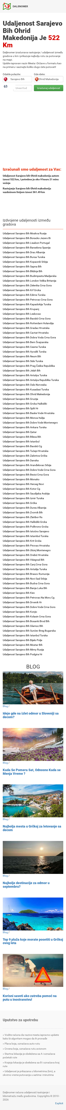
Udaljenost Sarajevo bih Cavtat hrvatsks (26, 332)
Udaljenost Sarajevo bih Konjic (20, 611)
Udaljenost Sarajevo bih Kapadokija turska (27, 304)
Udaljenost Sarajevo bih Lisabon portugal (26, 242)
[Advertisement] (33, 130)
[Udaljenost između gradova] (17, 6)
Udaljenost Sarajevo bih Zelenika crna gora (27, 285)
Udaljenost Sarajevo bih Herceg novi (23, 484)
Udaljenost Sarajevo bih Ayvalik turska (24, 351)
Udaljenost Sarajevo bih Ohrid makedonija (26, 394)
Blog (5, 706)
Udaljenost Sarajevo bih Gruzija (20, 398)
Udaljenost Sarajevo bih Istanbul (21, 441)
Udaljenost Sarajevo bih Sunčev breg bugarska (29, 630)
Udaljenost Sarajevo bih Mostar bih (23, 644)
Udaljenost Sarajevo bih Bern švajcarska (25, 342)
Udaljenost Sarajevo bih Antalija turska (25, 569)
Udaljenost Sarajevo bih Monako (21, 479)
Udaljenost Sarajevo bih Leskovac (22, 313)
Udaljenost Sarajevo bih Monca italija (24, 417)
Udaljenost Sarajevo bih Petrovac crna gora (28, 299)
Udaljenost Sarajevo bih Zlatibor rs (22, 517)
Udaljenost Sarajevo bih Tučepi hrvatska (25, 450)
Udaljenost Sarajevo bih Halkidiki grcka (25, 521)
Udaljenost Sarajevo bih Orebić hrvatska (25, 555)
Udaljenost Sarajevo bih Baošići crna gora (27, 318)
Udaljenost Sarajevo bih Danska (21, 460)
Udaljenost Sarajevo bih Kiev (19, 592)
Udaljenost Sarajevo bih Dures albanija (24, 507)
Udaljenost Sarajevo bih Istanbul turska (25, 635)
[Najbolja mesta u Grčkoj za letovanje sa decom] (33, 800)
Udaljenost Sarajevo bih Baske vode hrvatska (28, 413)
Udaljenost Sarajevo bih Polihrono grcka (25, 526)
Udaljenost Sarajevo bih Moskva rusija (25, 233)
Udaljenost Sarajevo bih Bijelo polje (22, 640)
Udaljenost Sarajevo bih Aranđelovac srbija (27, 465)
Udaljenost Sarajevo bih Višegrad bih (23, 559)
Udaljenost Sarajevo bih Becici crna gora (26, 474)
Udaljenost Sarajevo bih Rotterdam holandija (28, 323)
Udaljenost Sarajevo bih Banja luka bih (25, 588)
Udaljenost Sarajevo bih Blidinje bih (22, 271)
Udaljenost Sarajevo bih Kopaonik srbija (25, 261)
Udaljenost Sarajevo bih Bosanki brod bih (26, 621)
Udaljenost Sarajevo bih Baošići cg (22, 446)
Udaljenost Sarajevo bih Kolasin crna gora (27, 616)
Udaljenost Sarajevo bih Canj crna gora (25, 564)
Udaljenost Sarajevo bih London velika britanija (29, 280)
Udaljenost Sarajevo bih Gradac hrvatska (26, 328)
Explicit (59, 1103)
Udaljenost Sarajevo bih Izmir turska (23, 498)
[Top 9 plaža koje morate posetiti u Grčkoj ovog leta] (33, 914)
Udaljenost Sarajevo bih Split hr (20, 408)
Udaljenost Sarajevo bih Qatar (20, 432)
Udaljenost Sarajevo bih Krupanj (21, 309)
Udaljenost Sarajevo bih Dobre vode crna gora (29, 469)
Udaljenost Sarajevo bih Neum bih (22, 356)
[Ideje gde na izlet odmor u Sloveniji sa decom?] (33, 687)
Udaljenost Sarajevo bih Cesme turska (24, 346)
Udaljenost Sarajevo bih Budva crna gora (26, 583)
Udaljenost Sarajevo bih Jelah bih (22, 370)
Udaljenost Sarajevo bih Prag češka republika (29, 365)
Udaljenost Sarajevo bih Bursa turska (24, 257)
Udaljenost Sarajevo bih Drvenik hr (22, 602)
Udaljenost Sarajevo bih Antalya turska (25, 375)
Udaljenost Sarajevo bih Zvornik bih (23, 512)
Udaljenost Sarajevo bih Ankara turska (25, 427)
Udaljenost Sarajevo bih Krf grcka (22, 290)
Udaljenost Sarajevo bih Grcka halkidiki (25, 403)
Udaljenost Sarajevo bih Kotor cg (21, 488)
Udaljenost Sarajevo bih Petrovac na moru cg (28, 597)
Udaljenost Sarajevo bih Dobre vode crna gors (29, 607)
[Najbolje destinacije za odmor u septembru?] (33, 857)
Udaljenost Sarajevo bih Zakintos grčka (25, 455)
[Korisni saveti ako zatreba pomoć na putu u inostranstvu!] (33, 970)
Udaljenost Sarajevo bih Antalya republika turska (31, 380)
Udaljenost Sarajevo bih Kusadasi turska (26, 389)
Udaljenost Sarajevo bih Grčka (20, 503)
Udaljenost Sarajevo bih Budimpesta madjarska (29, 275)
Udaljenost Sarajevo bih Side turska (23, 361)
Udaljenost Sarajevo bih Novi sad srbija (25, 578)
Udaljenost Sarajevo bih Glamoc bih (23, 625)
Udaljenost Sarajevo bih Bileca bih (22, 436)
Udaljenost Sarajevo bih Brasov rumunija (26, 573)
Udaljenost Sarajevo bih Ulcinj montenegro (27, 550)
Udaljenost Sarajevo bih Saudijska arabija (26, 493)
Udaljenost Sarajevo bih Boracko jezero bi (27, 238)
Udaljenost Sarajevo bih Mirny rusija (23, 649)
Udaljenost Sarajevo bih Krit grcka (22, 540)
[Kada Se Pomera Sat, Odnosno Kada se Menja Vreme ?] (33, 744)
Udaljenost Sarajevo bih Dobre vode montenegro (30, 422)
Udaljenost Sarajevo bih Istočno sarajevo (26, 531)
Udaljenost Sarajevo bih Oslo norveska (25, 384)
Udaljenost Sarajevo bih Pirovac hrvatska (26, 545)
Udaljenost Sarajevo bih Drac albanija (24, 252)
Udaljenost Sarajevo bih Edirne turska (24, 294)
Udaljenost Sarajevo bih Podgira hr (22, 654)
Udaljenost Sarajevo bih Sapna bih (22, 266)
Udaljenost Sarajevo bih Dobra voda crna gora (29, 337)
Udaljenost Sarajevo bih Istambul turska (25, 536)
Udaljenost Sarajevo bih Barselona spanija (27, 247)
